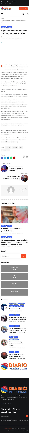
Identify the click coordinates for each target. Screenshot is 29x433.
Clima (14, 276)
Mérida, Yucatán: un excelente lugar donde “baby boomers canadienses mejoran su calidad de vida (14, 242)
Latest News (13, 1)
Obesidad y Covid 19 (14, 308)
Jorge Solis (5, 233)
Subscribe (23, 8)
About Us (3, 1)
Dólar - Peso (14, 292)
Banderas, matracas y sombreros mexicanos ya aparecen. (16, 343)
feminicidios (8, 147)
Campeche (14, 268)
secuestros (15, 147)
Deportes (14, 284)
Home (2, 18)
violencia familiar (5, 150)
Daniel (3, 246)
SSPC (21, 147)
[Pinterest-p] (10, 403)
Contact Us (8, 1)
